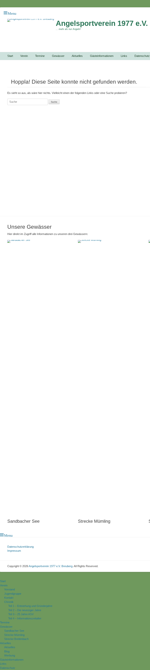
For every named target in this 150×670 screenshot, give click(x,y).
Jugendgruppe (12, 593)
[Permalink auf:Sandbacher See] (39, 377)
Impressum (14, 550)
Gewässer (58, 55)
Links (124, 55)
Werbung (9, 655)
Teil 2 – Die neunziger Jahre (24, 610)
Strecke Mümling (94, 521)
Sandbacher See (23, 521)
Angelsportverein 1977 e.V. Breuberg (50, 566)
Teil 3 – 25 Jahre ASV (21, 614)
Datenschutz (7, 667)
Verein (24, 55)
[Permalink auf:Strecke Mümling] (109, 377)
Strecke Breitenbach (16, 638)
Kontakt (8, 597)
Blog (7, 651)
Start (10, 55)
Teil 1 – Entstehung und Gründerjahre (30, 605)
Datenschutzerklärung (20, 546)
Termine (40, 55)
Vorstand (9, 589)
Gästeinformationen (101, 55)
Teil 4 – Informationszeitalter (24, 618)
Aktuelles (77, 55)
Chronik (9, 601)
